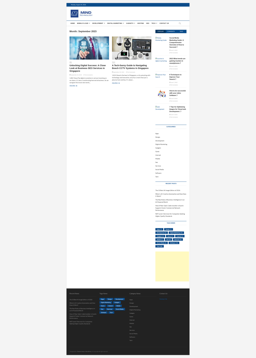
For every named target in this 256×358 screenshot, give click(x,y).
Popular (161, 31)
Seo (147, 23)
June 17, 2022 (173, 82)
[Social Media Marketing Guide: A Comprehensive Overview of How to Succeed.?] (161, 38)
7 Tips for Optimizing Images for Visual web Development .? (177, 109)
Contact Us (164, 23)
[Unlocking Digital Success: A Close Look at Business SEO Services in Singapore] (89, 48)
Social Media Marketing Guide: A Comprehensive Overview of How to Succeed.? (176, 42)
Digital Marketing (114, 23)
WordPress (88, 351)
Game (157, 151)
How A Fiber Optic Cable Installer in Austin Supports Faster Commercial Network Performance (169, 208)
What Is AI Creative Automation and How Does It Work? (82, 304)
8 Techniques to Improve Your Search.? (175, 77)
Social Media (159, 169)
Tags (181, 31)
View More (75, 86)
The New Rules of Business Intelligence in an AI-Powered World (82, 309)
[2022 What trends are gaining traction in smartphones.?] (161, 58)
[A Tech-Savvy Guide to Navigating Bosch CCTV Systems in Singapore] (132, 48)
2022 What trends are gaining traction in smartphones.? (177, 61)
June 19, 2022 (173, 114)
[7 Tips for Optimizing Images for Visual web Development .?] (161, 107)
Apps (157, 133)
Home (72, 23)
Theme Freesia (81, 351)
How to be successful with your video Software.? (177, 93)
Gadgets (129, 23)
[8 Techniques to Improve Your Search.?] (161, 75)
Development (97, 23)
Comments (171, 31)
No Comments (89, 75)
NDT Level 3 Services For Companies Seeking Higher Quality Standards (81, 323)
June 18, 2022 (173, 98)
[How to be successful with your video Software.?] (161, 91)
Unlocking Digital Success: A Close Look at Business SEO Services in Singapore (88, 68)
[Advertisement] (172, 266)
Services (158, 166)
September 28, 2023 (76, 75)
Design (157, 137)
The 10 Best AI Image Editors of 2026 (167, 190)
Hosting (140, 23)
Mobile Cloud (82, 23)
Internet (158, 155)
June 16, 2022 (173, 66)
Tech (153, 23)
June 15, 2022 (173, 50)
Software (158, 173)
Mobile (157, 159)
